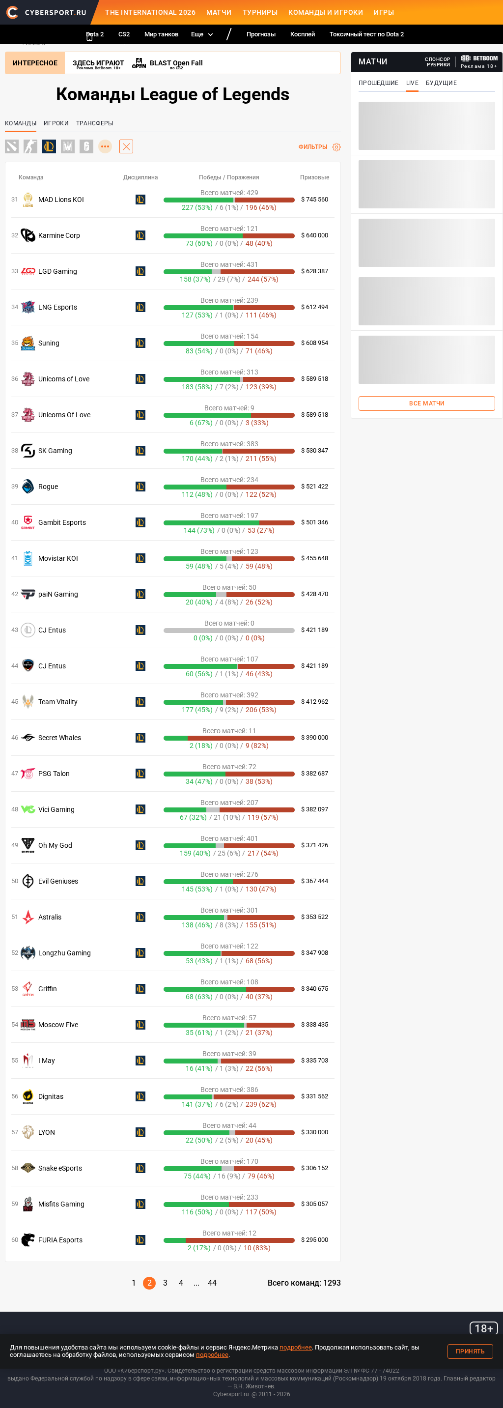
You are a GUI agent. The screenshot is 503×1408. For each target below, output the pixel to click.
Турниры (260, 12)
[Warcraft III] (68, 147)
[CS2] (30, 147)
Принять (470, 1351)
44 (212, 1283)
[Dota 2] (12, 147)
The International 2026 (150, 12)
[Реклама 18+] (479, 58)
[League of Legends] (49, 147)
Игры (384, 12)
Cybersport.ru (231, 1394)
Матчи (219, 12)
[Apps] (89, 37)
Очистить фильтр (126, 146)
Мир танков (161, 34)
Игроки (56, 123)
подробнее (295, 1347)
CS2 (124, 34)
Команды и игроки (325, 12)
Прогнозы (261, 34)
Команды (20, 123)
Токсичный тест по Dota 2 (367, 34)
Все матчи (427, 403)
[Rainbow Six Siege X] (86, 147)
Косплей (302, 34)
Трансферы (94, 123)
